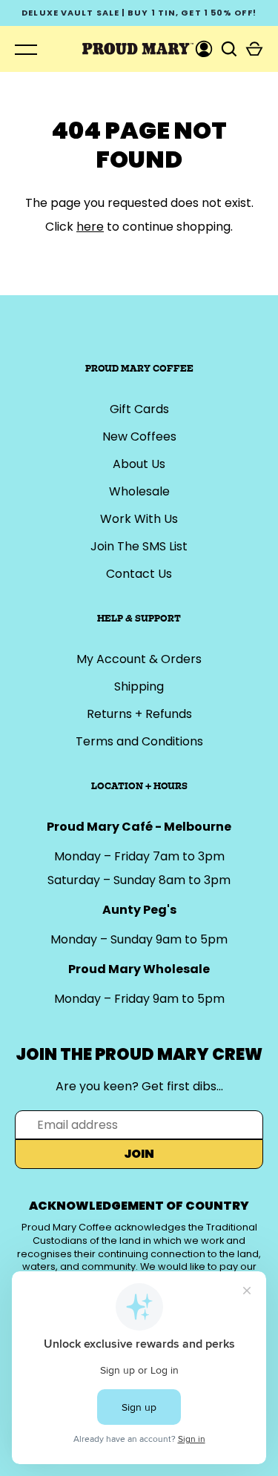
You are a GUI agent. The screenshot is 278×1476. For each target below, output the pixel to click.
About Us (139, 463)
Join (139, 1153)
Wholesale (139, 491)
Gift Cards (139, 409)
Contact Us (139, 573)
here (90, 226)
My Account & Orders (139, 659)
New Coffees (139, 436)
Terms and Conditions (139, 741)
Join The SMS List (139, 546)
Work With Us (139, 518)
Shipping (139, 686)
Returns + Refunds (139, 713)
